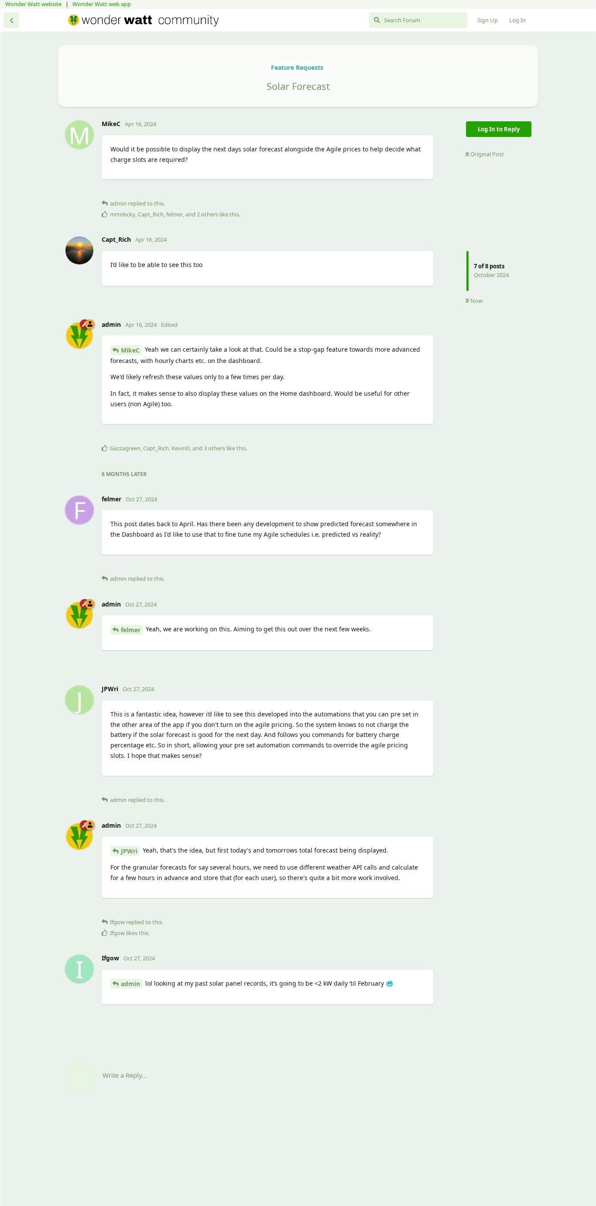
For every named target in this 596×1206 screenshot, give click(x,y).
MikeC (130, 350)
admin (130, 984)
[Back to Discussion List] (11, 20)
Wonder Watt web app (101, 4)
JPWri (129, 851)
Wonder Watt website (33, 4)
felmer (130, 630)
